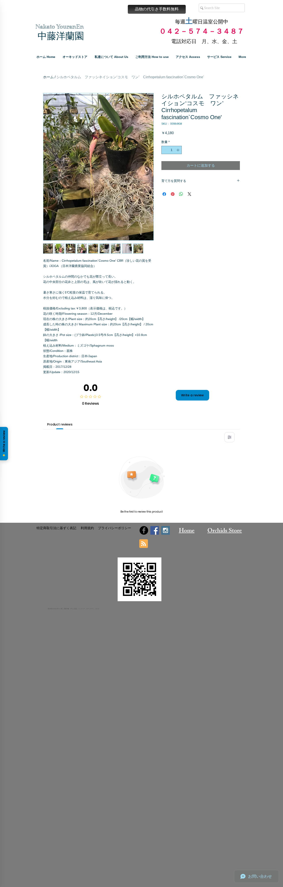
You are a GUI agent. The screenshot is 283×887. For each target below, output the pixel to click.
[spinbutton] (172, 150)
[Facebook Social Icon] (154, 530)
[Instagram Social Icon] (165, 530)
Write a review (192, 395)
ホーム (48, 77)
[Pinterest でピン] (172, 194)
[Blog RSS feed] (143, 543)
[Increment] (178, 150)
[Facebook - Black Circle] (144, 530)
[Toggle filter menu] (229, 437)
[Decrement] (165, 150)
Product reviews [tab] (60, 424)
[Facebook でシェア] (164, 194)
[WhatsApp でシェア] (181, 194)
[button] (157, 9)
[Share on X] (189, 194)
